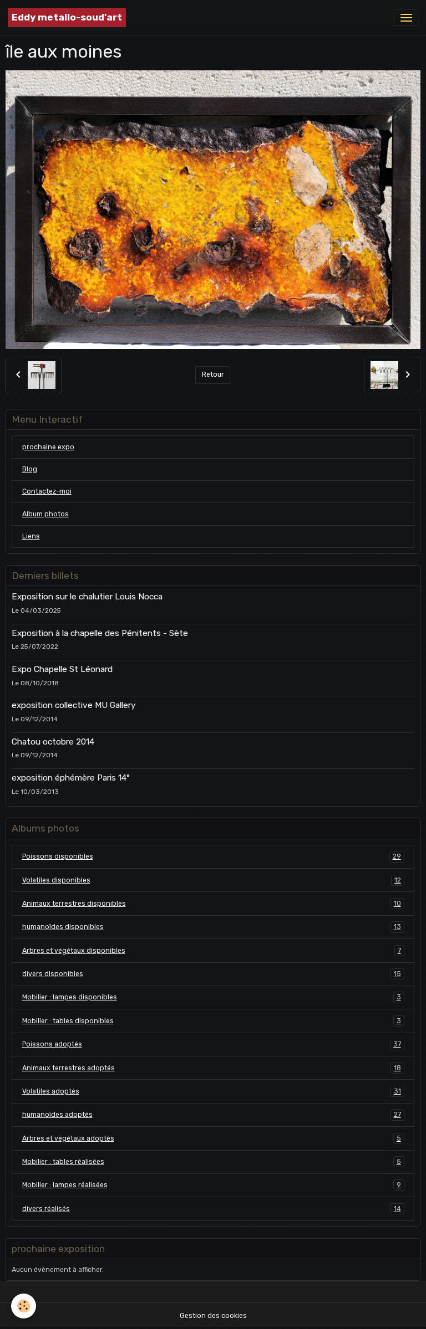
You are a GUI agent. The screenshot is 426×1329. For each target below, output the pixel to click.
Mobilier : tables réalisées (211, 1162)
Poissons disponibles (211, 856)
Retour (213, 374)
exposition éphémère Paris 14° (71, 778)
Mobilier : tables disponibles (211, 1021)
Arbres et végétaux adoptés (211, 1138)
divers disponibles (211, 974)
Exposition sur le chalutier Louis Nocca (87, 597)
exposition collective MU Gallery (74, 705)
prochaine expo (48, 447)
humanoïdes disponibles (211, 927)
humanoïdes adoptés (211, 1114)
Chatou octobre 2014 (53, 742)
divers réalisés (211, 1209)
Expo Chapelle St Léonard (62, 669)
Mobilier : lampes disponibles (211, 997)
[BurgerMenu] (406, 17)
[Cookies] (23, 1306)
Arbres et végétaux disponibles (211, 951)
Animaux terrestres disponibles (211, 903)
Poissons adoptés (211, 1044)
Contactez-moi (47, 491)
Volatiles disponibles (211, 880)
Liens (31, 536)
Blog (29, 469)
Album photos (45, 514)
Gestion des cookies (213, 1316)
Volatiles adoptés (211, 1091)
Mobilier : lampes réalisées (211, 1185)
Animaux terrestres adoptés (211, 1068)
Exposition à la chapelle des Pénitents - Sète (100, 633)
